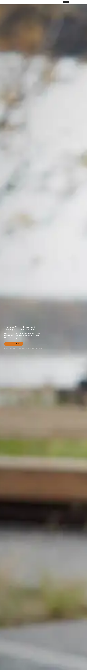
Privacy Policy (60, 2)
